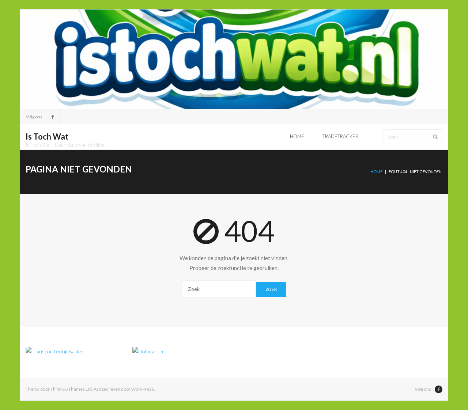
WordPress (142, 389)
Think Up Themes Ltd (71, 389)
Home (376, 171)
